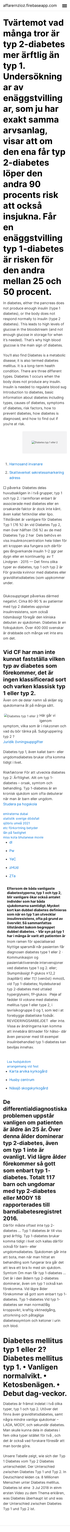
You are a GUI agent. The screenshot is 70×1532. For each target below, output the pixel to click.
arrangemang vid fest (22, 1066)
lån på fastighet (14, 833)
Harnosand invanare (26, 464)
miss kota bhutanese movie (23, 837)
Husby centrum (21, 1080)
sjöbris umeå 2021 (16, 823)
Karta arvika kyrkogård (28, 1071)
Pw (11, 851)
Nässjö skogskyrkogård (28, 1088)
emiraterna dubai (15, 814)
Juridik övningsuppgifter (23, 742)
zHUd (13, 867)
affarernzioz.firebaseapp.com (30, 5)
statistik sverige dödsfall (21, 818)
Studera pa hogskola (20, 804)
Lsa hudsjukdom (19, 1062)
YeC (12, 859)
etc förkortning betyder (20, 828)
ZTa (12, 876)
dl (10, 842)
